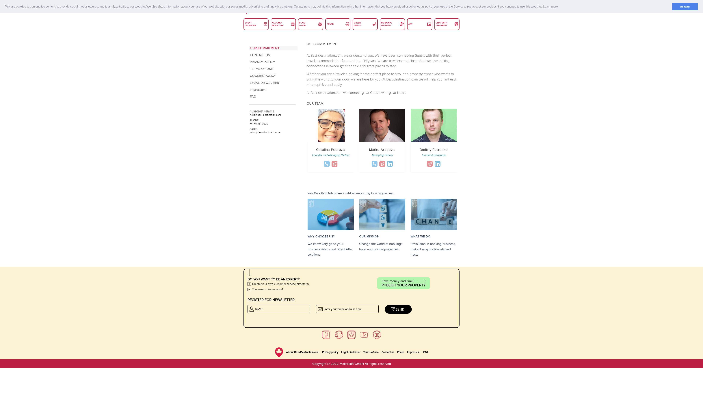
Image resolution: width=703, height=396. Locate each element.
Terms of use (371, 352)
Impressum (413, 352)
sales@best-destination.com (265, 132)
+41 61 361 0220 (259, 123)
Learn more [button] (550, 6)
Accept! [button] (685, 6)
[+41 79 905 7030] (327, 164)
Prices (400, 352)
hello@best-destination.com (265, 115)
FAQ (425, 352)
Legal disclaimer (350, 352)
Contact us (388, 352)
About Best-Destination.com (302, 352)
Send (400, 309)
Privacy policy (330, 352)
